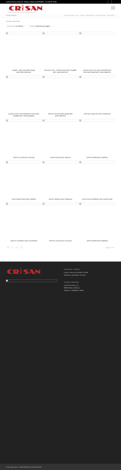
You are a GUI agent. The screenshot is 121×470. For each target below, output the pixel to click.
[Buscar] (107, 8)
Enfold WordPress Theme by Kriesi (31, 467)
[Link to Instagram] (109, 2)
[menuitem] (107, 8)
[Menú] (112, 8)
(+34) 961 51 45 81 (77, 290)
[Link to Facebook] (106, 2)
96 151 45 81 (52, 2)
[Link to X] (113, 2)
